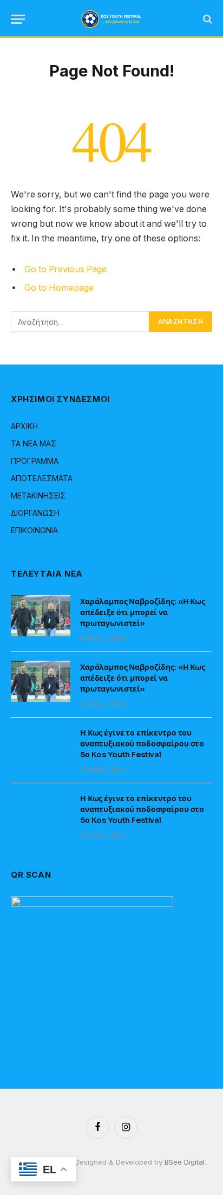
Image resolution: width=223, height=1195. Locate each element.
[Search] (206, 19)
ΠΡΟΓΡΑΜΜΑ (34, 460)
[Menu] (18, 19)
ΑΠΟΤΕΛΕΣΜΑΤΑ (42, 478)
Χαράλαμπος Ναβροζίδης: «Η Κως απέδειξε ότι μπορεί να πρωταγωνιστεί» (142, 612)
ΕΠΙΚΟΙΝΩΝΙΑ (34, 530)
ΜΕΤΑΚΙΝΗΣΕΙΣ (38, 495)
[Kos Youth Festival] (111, 19)
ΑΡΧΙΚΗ (24, 426)
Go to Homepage (59, 288)
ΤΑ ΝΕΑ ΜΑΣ (33, 443)
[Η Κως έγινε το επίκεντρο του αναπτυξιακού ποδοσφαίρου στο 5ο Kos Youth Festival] (40, 747)
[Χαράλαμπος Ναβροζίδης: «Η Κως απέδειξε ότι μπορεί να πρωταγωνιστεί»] (40, 615)
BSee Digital (185, 1162)
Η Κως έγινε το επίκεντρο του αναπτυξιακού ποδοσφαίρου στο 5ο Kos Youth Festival (142, 743)
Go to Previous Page (65, 269)
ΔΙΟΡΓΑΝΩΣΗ (35, 512)
